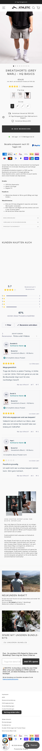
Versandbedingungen (8, 706)
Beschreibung (9, 218)
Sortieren (17, 333)
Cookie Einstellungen (8, 709)
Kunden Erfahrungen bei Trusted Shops (13, 728)
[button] (21, 86)
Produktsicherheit (12, 226)
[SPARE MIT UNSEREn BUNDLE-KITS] (21, 621)
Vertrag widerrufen (12, 712)
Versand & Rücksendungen (15, 222)
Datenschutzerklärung (8, 700)
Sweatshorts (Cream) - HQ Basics (22, 403)
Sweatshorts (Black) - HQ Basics (22, 353)
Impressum (5, 694)
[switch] (5, 747)
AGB (3, 697)
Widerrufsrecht (6, 719)
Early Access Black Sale (9, 731)
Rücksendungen (7, 722)
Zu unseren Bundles (15, 642)
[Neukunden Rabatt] (21, 581)
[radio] (13, 95)
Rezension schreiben (29, 325)
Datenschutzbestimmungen (10, 679)
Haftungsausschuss (8, 703)
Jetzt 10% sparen (31, 661)
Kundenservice (6, 725)
